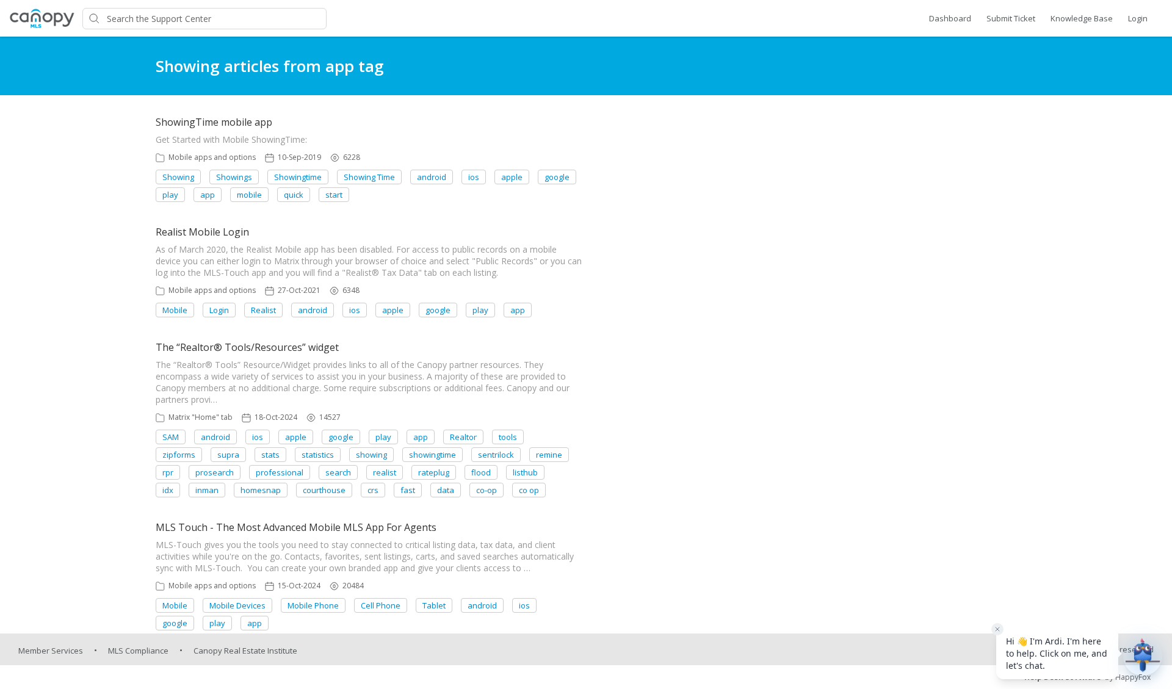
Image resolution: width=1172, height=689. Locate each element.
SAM (170, 436)
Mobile (174, 310)
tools (508, 436)
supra (228, 454)
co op (529, 490)
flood (481, 472)
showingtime (432, 454)
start (333, 194)
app (207, 194)
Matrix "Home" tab (200, 417)
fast (407, 490)
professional (279, 472)
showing (371, 454)
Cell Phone (380, 605)
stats (270, 454)
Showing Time (369, 176)
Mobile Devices (237, 605)
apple (512, 176)
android (431, 176)
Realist (263, 310)
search (338, 472)
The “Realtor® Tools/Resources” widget (247, 347)
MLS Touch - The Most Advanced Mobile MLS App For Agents (296, 527)
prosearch (214, 472)
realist (384, 472)
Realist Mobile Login (202, 232)
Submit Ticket (1010, 18)
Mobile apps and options (212, 157)
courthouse (324, 490)
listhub (525, 472)
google (557, 176)
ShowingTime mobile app (214, 122)
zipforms (178, 454)
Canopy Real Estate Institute (245, 650)
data (445, 490)
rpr (167, 472)
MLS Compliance (138, 650)
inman (207, 490)
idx (167, 490)
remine (549, 454)
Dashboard (950, 18)
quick (293, 194)
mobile (249, 194)
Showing (178, 176)
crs (372, 490)
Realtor (463, 436)
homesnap (261, 490)
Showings (234, 176)
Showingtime (298, 176)
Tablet (434, 605)
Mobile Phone (313, 605)
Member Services (50, 650)
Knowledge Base (1082, 18)
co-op (486, 490)
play (170, 194)
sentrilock (496, 454)
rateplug (433, 472)
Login (1138, 18)
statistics (318, 454)
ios (473, 176)
